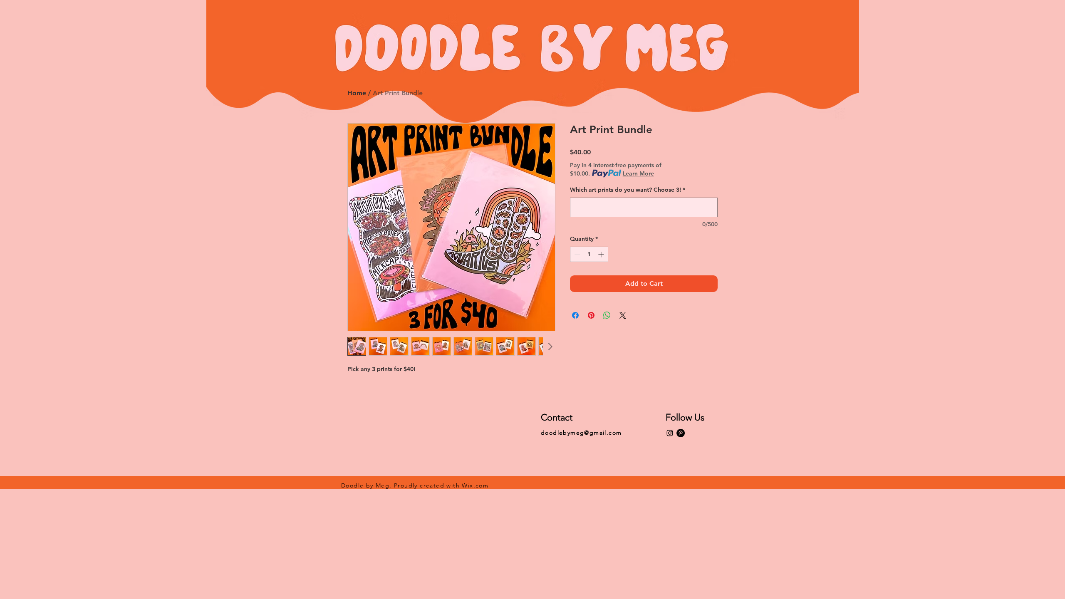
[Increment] (602, 254)
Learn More (638, 173)
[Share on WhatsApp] (607, 315)
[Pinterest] (680, 433)
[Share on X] (623, 315)
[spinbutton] (589, 254)
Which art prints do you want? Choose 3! (627, 189)
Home (356, 93)
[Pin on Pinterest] (591, 315)
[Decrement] (576, 254)
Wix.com (475, 485)
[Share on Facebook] (575, 315)
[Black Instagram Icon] (670, 433)
